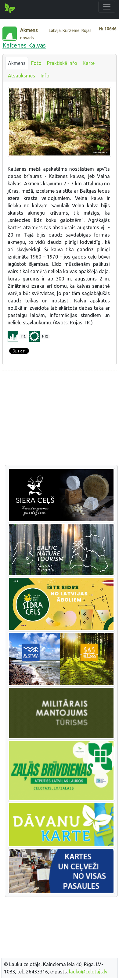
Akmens (17, 63)
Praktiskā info (62, 63)
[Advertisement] (59, 418)
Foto (36, 63)
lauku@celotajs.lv (88, 971)
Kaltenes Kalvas (24, 45)
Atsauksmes (21, 75)
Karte (89, 63)
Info (45, 75)
